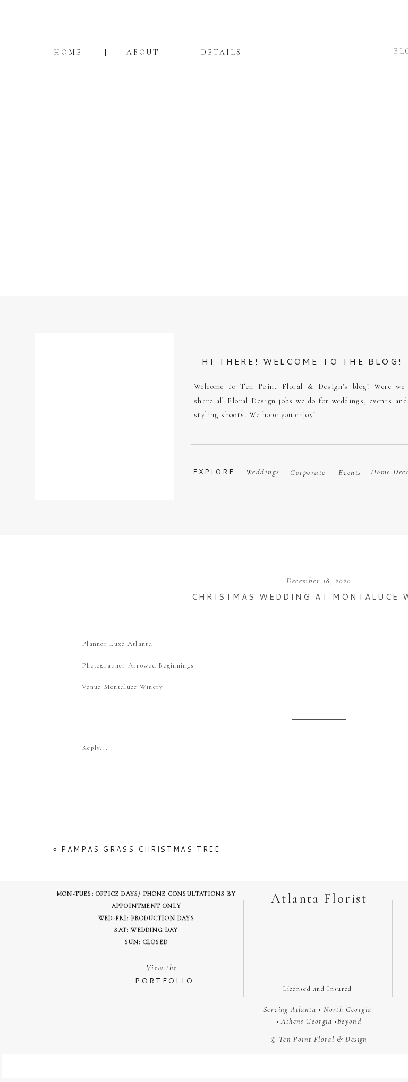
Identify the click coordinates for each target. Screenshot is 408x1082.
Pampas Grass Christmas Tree (140, 849)
